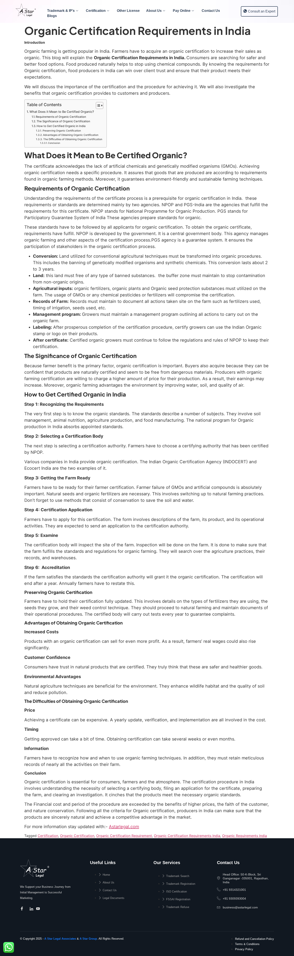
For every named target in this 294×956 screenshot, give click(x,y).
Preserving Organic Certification (62, 130)
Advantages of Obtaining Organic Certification (70, 134)
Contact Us (211, 10)
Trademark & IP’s (61, 10)
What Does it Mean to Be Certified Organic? (61, 111)
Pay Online (181, 10)
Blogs (52, 16)
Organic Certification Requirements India (187, 836)
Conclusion (54, 143)
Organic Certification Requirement (124, 836)
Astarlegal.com (124, 826)
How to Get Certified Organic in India (61, 126)
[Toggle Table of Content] (97, 105)
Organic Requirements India (244, 836)
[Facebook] (22, 909)
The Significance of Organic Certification (63, 121)
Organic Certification (77, 836)
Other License (128, 10)
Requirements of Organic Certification (61, 116)
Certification (96, 10)
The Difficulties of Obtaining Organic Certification (72, 139)
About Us (154, 10)
